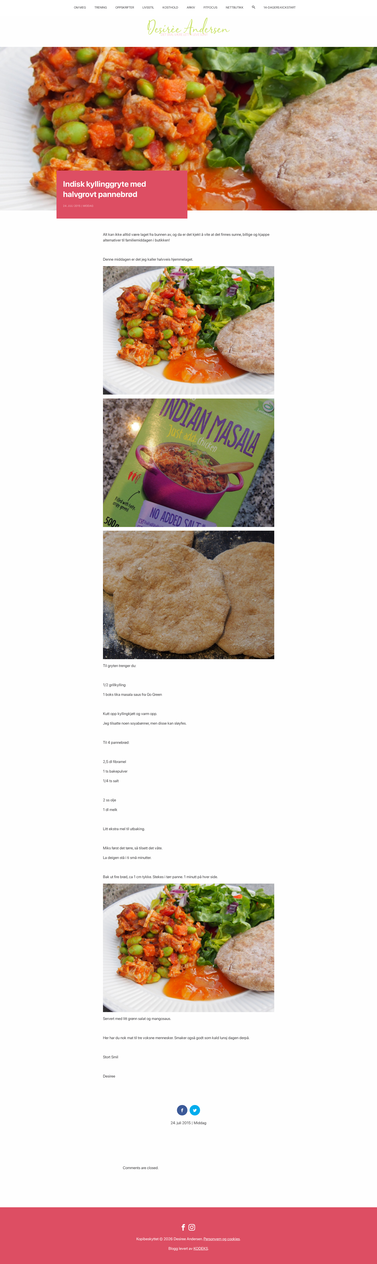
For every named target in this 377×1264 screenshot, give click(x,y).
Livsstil (148, 7)
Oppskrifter (124, 7)
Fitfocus (210, 7)
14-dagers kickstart (280, 7)
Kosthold (170, 7)
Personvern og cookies (222, 1239)
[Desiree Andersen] (188, 26)
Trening (100, 7)
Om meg (80, 7)
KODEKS (201, 1248)
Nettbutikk (234, 7)
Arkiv (191, 7)
